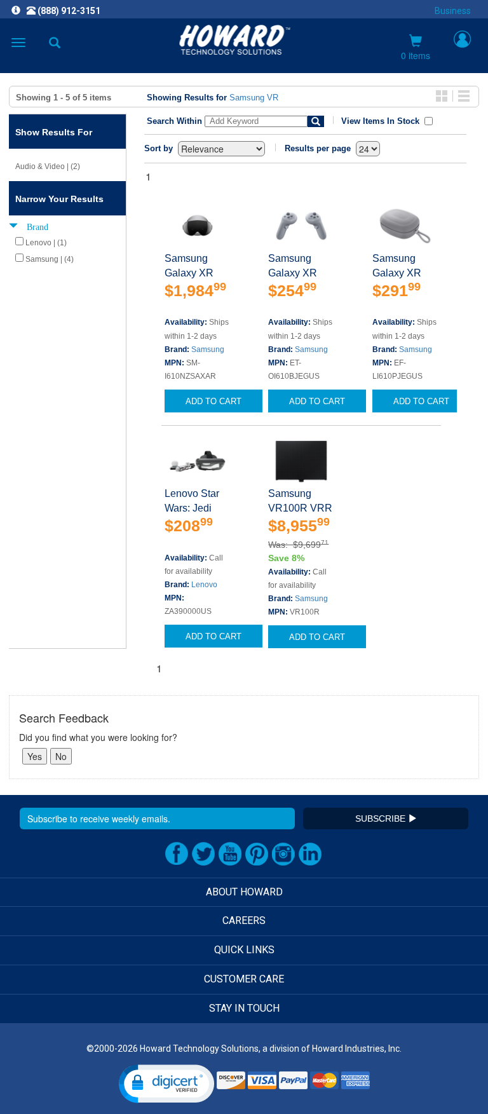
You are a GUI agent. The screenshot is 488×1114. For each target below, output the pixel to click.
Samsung (207, 349)
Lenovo (204, 584)
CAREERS (244, 920)
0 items (415, 55)
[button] (166, 1083)
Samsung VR (253, 97)
